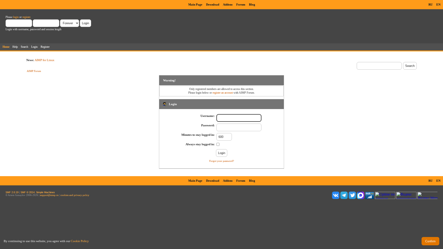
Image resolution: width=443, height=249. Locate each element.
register (26, 17)
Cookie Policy (80, 241)
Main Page (195, 4)
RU (430, 4)
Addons (228, 4)
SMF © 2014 (28, 192)
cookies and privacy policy (74, 195)
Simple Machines (45, 192)
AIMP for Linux (44, 60)
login (16, 17)
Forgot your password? (221, 161)
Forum (240, 4)
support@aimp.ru (49, 195)
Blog (252, 4)
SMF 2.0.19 (12, 192)
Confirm (430, 241)
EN (438, 4)
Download (212, 4)
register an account (223, 92)
